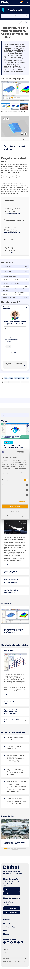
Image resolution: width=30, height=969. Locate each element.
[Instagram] (22, 942)
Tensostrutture (25, 382)
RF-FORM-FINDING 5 (19, 378)
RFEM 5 (11, 378)
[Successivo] (27, 90)
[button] (5, 106)
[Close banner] (27, 452)
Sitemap (5, 954)
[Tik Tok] (18, 942)
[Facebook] (11, 942)
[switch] (26, 485)
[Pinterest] (15, 942)
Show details (21, 501)
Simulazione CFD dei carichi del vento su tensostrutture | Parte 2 (13, 446)
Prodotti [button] (6, 923)
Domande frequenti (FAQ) (13, 732)
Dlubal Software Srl (10, 879)
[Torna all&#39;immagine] (7, 119)
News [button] (5, 930)
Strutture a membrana (14, 382)
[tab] (12, 97)
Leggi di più (9, 564)
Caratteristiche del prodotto (14, 645)
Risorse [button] (6, 934)
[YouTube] (8, 942)
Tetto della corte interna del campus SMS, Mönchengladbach (14, 843)
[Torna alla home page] (5, 2)
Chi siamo (5, 952)
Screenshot (6, 603)
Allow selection (15, 511)
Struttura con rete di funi (14, 148)
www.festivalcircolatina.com (12, 213)
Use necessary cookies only (15, 516)
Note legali (5, 949)
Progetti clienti (8, 816)
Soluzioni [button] (7, 920)
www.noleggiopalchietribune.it (13, 252)
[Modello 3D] (4, 119)
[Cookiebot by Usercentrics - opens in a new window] (18, 452)
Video (4, 421)
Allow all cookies (15, 506)
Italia (6, 378)
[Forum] (4, 942)
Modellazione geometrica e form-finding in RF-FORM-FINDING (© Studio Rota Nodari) (14, 631)
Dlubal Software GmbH (12, 898)
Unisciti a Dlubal (9, 939)
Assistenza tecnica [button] (10, 927)
